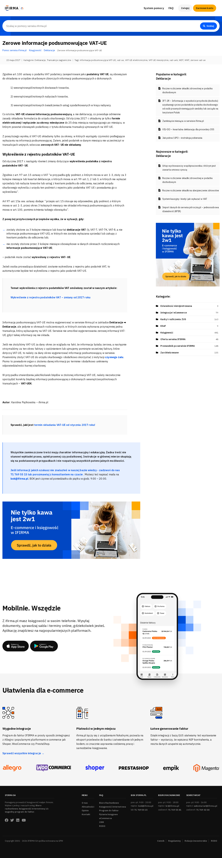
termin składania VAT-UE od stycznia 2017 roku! (64, 424)
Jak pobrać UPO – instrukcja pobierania (182, 137)
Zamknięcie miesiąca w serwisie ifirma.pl (183, 121)
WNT (187, 60)
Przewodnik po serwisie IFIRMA (177, 345)
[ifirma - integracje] (12, 768)
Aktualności (88, 806)
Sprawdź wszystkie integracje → (23, 753)
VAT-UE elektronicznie (136, 60)
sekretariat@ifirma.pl (205, 806)
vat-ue (120, 60)
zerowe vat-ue (198, 60)
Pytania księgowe (108, 814)
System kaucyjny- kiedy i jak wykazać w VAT (184, 198)
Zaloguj (185, 8)
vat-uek (174, 60)
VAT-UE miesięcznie (159, 60)
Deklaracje (40, 60)
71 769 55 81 (174, 809)
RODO (102, 826)
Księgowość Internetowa (112, 806)
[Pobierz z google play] (44, 646)
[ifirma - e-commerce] (171, 768)
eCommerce (105, 818)
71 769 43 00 (202, 809)
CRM (101, 822)
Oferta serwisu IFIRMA (172, 339)
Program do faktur (109, 810)
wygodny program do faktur (19, 811)
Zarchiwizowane (169, 352)
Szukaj (210, 26)
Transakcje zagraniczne (59, 60)
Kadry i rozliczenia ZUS (173, 319)
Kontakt (86, 814)
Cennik (160, 840)
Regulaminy (174, 840)
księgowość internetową (32, 808)
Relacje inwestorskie (196, 840)
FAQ (171, 8)
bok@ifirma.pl (145, 806)
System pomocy (154, 8)
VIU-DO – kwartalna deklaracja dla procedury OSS (188, 129)
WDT (181, 60)
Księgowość (166, 332)
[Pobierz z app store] (15, 646)
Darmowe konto (204, 8)
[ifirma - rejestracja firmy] (53, 768)
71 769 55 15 (141, 809)
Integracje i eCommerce (173, 312)
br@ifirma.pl (172, 806)
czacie (79, 474)
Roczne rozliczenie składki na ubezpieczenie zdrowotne (190, 190)
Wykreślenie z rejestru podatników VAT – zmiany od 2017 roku (50, 297)
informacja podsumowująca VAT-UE (98, 60)
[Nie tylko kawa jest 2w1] (71, 530)
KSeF (163, 325)
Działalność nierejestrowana (176, 306)
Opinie (85, 810)
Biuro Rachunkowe (180, 18)
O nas (85, 802)
